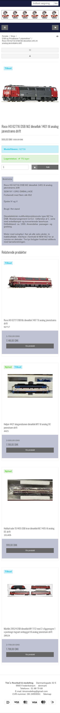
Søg (56, 3)
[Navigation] (5, 27)
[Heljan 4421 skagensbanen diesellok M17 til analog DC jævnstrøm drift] (30, 391)
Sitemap (47, 694)
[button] (30, 50)
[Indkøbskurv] (55, 27)
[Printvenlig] (57, 36)
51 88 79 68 (37, 688)
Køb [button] (48, 167)
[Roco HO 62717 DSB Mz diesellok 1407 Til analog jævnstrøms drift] (30, 287)
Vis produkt (30, 346)
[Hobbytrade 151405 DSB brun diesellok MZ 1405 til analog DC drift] (30, 496)
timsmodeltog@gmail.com (35, 691)
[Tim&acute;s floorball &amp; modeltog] (30, 14)
